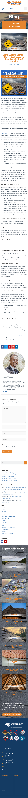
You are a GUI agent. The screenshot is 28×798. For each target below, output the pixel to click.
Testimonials (5, 782)
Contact (4, 790)
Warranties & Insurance (7, 533)
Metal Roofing (5, 518)
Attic (3, 507)
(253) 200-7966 (8, 760)
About (3, 780)
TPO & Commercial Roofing (8, 527)
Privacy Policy (5, 792)
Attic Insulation (17, 784)
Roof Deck (4, 522)
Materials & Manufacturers (8, 516)
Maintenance (5, 514)
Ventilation (4, 531)
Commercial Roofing (18, 780)
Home (3, 778)
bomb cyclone (5, 133)
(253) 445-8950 (8, 9)
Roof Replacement (6, 524)
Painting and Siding (18, 786)
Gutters (4, 511)
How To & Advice (6, 513)
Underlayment (5, 529)
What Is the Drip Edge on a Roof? (10, 480)
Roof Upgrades (17, 782)
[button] (25, 8)
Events (3, 509)
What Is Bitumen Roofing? (8, 473)
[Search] (25, 462)
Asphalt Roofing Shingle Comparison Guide (16, 487)
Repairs (4, 520)
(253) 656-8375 (8, 764)
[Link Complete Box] (14, 567)
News (3, 788)
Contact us (13, 335)
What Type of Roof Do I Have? (9, 478)
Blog (3, 786)
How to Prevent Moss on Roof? (9, 474)
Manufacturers (17, 788)
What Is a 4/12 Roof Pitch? (8, 476)
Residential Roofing (18, 778)
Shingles (4, 525)
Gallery (3, 784)
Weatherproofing (6, 535)
